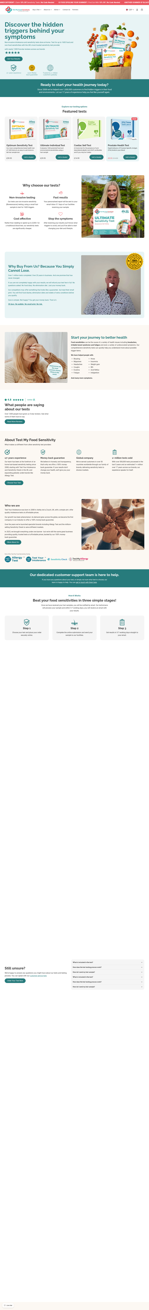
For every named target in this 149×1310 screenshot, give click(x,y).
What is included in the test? (83, 962)
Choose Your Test (14, 483)
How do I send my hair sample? (84, 972)
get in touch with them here (86, 582)
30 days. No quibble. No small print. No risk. (25, 304)
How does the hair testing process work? (87, 967)
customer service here (38, 976)
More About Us (13, 542)
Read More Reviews (14, 422)
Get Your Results (13, 59)
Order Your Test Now (15, 981)
